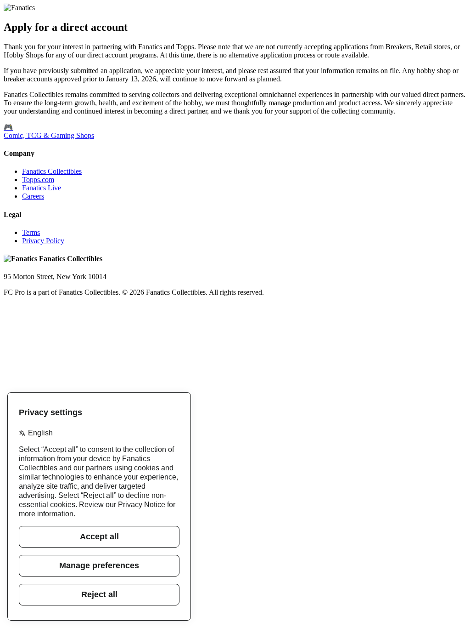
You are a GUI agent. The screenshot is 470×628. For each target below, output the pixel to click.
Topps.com (38, 179)
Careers (33, 196)
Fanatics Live (41, 188)
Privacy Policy (43, 241)
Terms (31, 232)
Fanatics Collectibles (52, 171)
